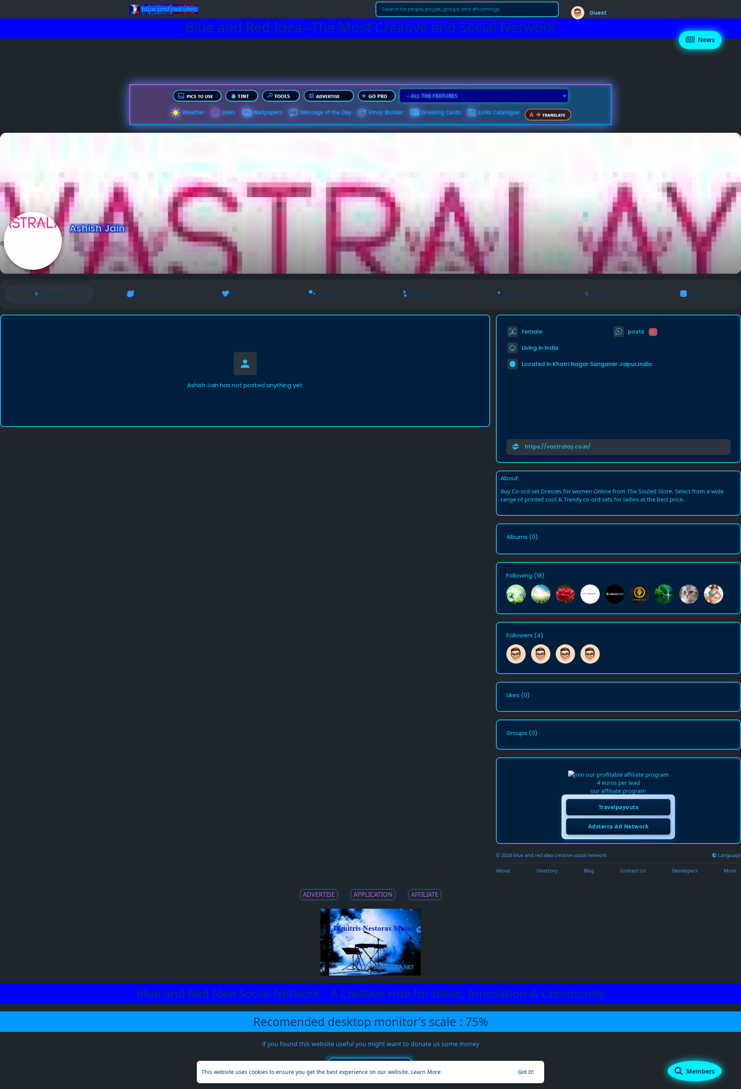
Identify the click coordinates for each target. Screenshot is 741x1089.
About (503, 870)
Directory (547, 870)
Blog (589, 870)
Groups (516, 733)
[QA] (414, 112)
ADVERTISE (319, 894)
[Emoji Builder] (362, 112)
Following (519, 575)
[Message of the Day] (293, 112)
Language (729, 855)
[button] (467, 9)
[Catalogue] (471, 112)
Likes (512, 695)
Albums (517, 537)
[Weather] (175, 112)
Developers (684, 870)
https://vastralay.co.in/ (557, 447)
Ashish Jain (97, 228)
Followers (519, 635)
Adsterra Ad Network (618, 826)
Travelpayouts (619, 807)
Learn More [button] (426, 1071)
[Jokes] (215, 112)
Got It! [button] (526, 1071)
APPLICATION (373, 894)
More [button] (730, 870)
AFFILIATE (424, 894)
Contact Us (633, 870)
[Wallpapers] (246, 112)
